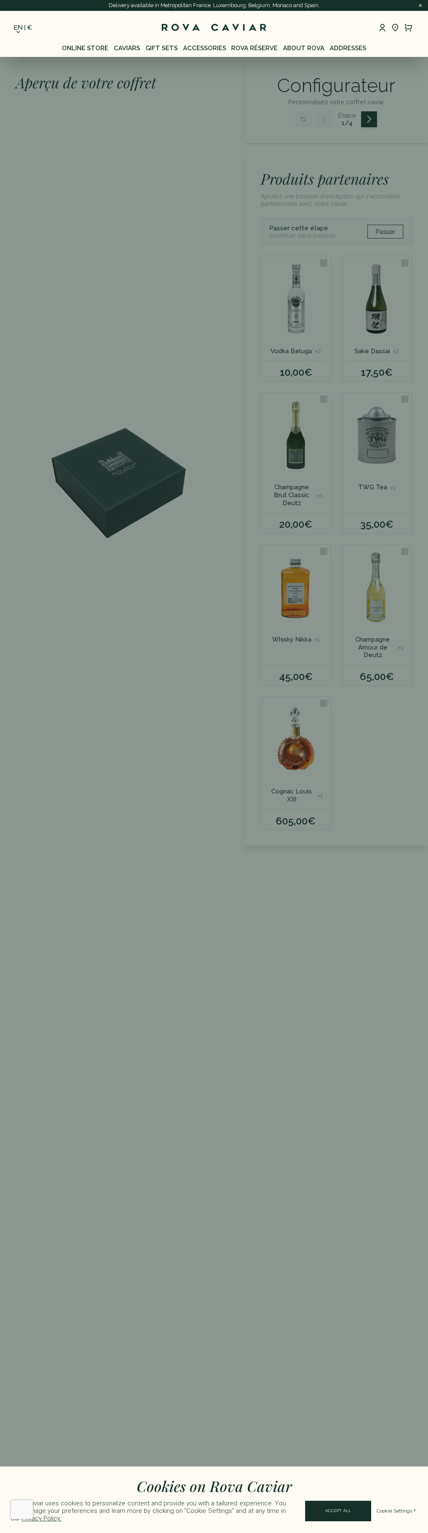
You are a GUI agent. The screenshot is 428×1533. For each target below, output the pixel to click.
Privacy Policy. (41, 1518)
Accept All (338, 1510)
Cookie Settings (394, 1511)
